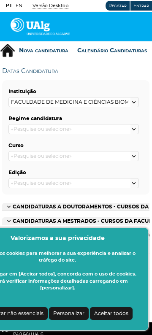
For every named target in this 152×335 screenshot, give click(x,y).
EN (19, 5)
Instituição (22, 91)
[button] (134, 102)
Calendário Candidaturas (112, 51)
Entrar (141, 5)
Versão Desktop (50, 5)
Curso (16, 145)
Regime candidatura (35, 118)
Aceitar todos (111, 313)
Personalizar (68, 313)
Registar (118, 5)
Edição (17, 172)
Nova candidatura (43, 51)
